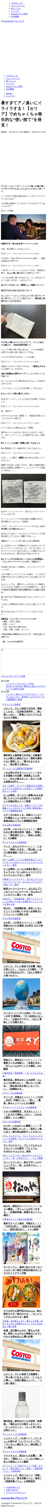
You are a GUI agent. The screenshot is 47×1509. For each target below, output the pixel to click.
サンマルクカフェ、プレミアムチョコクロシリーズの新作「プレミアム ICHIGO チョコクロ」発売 (23, 1148)
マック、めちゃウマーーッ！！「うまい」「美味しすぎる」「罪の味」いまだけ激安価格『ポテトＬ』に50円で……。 (23, 851)
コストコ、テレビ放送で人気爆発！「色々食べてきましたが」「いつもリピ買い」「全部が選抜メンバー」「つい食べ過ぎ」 (23, 1379)
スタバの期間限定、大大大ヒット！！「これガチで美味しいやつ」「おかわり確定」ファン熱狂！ (23, 1114)
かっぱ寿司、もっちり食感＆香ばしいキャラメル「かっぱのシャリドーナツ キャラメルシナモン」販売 (23, 872)
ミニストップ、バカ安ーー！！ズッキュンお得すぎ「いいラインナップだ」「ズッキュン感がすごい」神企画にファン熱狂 (23, 1443)
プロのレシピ (17, 3)
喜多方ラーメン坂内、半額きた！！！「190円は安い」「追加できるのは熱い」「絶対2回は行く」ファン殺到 (23, 1226)
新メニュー (16, 8)
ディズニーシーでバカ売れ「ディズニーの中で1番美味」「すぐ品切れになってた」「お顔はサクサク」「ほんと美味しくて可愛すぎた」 (23, 1017)
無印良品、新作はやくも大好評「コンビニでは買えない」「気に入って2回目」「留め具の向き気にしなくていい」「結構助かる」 (23, 1084)
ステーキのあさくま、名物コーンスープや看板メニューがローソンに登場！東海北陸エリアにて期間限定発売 (23, 818)
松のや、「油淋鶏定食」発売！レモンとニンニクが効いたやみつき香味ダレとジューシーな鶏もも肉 (23, 911)
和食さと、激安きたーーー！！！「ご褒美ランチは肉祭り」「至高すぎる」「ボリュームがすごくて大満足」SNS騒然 (23, 1064)
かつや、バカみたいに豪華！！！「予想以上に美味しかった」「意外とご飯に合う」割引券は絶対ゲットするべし (23, 1128)
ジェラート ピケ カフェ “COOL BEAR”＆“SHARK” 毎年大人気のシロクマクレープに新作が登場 (26, 686)
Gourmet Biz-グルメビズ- (14, 1498)
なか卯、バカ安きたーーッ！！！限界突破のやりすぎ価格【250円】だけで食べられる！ (23, 925)
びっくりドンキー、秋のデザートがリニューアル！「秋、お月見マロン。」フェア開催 (23, 1165)
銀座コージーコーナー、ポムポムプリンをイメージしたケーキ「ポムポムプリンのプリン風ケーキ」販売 (23, 891)
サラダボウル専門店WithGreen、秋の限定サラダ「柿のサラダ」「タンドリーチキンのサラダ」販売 (23, 1314)
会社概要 (15, 16)
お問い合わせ (12, 1490)
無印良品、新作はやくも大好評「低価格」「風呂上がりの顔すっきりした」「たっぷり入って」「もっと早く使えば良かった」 (23, 1425)
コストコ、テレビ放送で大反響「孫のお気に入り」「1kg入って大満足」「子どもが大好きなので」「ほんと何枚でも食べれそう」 (23, 971)
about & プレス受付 (19, 14)
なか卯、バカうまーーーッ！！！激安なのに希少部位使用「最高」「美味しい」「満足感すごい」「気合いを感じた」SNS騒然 (23, 833)
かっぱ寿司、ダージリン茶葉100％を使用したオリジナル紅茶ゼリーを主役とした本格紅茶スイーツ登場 (23, 798)
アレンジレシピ (18, 6)
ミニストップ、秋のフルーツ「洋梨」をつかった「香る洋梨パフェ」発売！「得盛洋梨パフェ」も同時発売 (23, 1478)
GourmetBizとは (13, 1487)
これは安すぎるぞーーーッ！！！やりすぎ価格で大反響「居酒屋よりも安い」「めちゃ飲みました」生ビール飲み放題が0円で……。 (23, 777)
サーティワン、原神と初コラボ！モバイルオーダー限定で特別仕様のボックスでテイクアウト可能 (23, 1270)
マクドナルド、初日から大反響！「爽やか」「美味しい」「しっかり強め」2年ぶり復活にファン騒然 (23, 1458)
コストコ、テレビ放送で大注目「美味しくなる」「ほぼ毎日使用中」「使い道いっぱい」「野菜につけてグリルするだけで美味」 (23, 713)
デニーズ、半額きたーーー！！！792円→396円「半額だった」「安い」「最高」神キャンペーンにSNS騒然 (23, 1100)
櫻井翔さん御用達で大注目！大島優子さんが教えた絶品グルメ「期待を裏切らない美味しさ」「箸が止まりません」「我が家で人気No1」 (23, 760)
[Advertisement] (23, 48)
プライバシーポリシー (16, 1493)
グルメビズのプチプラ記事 (13, 676)
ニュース (15, 11)
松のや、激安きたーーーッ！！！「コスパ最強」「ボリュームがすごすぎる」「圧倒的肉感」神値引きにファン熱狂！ (23, 1210)
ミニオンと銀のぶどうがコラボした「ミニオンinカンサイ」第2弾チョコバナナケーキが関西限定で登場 (25, 697)
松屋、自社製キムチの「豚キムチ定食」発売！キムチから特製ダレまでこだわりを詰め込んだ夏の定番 (23, 1333)
